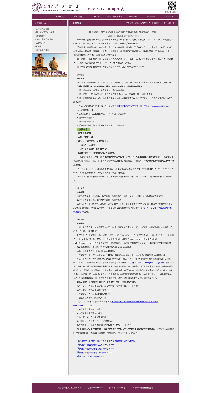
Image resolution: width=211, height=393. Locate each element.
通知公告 (78, 16)
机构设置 (143, 23)
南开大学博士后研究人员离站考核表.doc (96, 345)
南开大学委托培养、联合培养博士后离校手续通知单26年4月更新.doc (108, 341)
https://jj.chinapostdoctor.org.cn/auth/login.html (146, 263)
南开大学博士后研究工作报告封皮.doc (95, 353)
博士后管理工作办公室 (157, 23)
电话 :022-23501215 (95, 388)
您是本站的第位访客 (143, 388)
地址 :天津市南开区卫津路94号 (69, 388)
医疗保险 (133, 16)
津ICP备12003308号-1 (118, 388)
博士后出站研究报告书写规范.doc (93, 356)
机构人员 (60, 16)
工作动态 (96, 16)
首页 (41, 16)
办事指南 (170, 23)
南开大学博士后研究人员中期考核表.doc (96, 349)
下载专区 (170, 16)
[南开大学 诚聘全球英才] (49, 76)
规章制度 (151, 16)
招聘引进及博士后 (114, 16)
